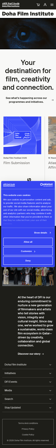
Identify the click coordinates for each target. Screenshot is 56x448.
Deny (28, 260)
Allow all (28, 241)
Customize (26, 251)
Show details (40, 232)
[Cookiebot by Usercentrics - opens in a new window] (40, 185)
